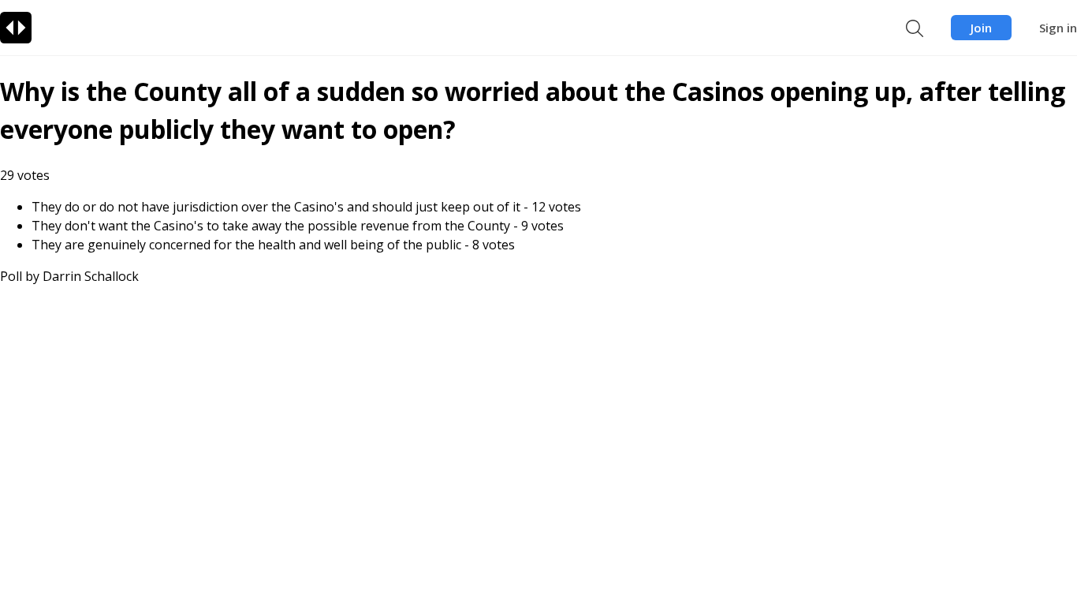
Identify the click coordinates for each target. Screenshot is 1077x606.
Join (981, 28)
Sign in (1058, 28)
